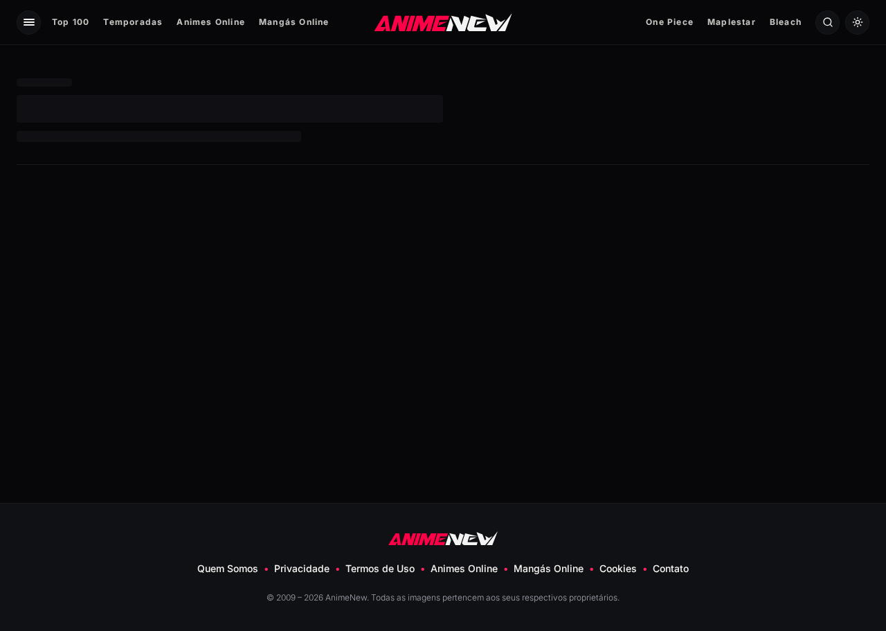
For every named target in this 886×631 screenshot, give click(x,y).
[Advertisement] (443, 289)
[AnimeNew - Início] (443, 21)
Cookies (618, 568)
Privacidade (301, 568)
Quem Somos (227, 568)
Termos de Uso (380, 568)
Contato (671, 568)
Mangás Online (294, 22)
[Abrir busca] (827, 22)
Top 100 (70, 22)
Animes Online (211, 22)
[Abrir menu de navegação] (29, 22)
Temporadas (133, 22)
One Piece (670, 22)
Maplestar (731, 22)
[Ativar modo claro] (857, 22)
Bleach (786, 22)
